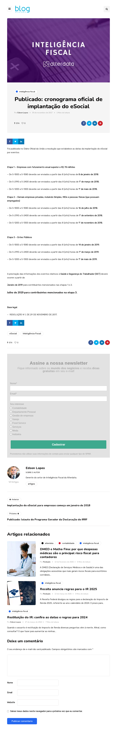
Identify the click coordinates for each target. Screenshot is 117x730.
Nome (10, 682)
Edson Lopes (23, 113)
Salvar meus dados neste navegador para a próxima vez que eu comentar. (46, 711)
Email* (13, 393)
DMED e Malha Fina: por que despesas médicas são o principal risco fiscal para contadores (69, 553)
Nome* (13, 383)
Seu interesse (17, 404)
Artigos (31, 484)
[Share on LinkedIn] (21, 141)
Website (11, 702)
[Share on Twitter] (16, 141)
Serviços (16, 427)
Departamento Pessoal (24, 412)
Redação (47, 562)
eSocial (13, 333)
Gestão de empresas (22, 415)
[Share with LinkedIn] (94, 123)
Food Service (19, 423)
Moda (15, 430)
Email (9, 692)
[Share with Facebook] (83, 123)
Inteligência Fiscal (32, 333)
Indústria (16, 434)
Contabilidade (19, 408)
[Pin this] (100, 123)
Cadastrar (58, 444)
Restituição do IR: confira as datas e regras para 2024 (47, 617)
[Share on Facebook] (10, 141)
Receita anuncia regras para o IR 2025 (68, 589)
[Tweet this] (89, 123)
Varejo (15, 419)
